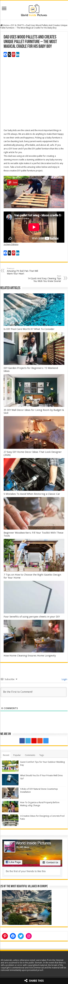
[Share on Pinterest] (13, 54)
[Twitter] (28, 740)
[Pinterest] (34, 740)
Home (6, 25)
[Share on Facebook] (5, 54)
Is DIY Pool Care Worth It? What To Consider (29, 329)
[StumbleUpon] (40, 740)
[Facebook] (22, 740)
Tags (41, 755)
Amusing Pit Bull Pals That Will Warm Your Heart (22, 271)
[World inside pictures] (34, 9)
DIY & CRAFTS (17, 25)
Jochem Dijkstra (11, 244)
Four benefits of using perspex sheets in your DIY (32, 616)
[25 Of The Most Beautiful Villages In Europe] (26, 907)
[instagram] (46, 740)
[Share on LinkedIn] (17, 54)
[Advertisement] (34, 94)
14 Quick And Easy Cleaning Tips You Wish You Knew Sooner (44, 278)
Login (64, 679)
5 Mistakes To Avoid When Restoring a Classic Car (32, 493)
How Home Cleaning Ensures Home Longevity (30, 655)
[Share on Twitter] (9, 54)
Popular (17, 755)
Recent (6, 755)
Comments (30, 755)
